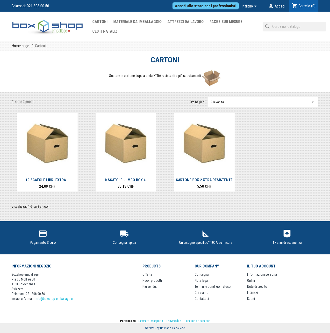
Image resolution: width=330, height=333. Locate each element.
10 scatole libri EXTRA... (47, 180)
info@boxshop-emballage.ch (54, 299)
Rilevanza (263, 102)
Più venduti (150, 287)
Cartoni (100, 21)
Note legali (202, 280)
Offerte (147, 274)
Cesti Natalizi (105, 31)
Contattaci (202, 299)
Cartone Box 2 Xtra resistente (204, 180)
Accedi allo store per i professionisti (205, 6)
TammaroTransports (150, 321)
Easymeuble (173, 321)
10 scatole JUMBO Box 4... (126, 180)
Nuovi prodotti (152, 280)
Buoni (251, 299)
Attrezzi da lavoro (185, 21)
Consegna (202, 274)
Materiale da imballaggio (137, 21)
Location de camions (197, 321)
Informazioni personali (262, 274)
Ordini (251, 280)
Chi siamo (201, 293)
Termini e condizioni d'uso (213, 287)
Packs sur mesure (225, 21)
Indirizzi (252, 293)
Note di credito (257, 287)
